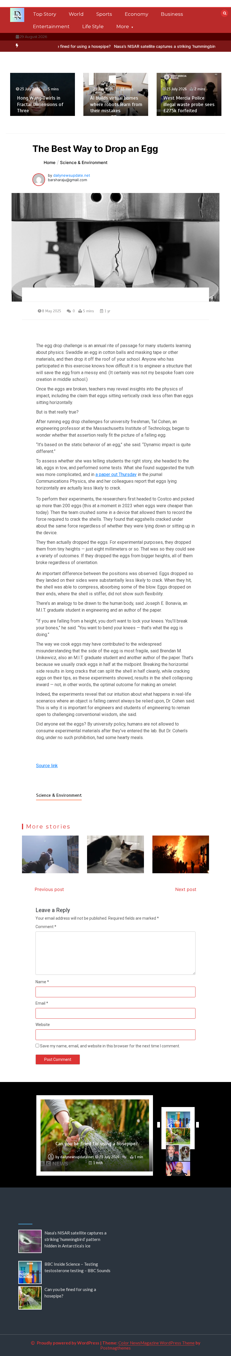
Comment (45, 926)
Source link (47, 765)
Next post (185, 889)
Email (41, 1003)
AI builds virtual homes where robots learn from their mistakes (116, 104)
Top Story (44, 14)
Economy (136, 14)
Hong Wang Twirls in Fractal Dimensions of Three (40, 104)
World (76, 14)
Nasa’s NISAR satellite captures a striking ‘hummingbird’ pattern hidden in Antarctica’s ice (75, 1239)
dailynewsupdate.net (71, 175)
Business (172, 14)
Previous (157, 1125)
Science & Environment (59, 795)
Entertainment (51, 26)
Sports (104, 14)
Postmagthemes (115, 1347)
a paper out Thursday (116, 474)
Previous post (49, 889)
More (122, 26)
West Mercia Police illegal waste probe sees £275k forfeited (188, 104)
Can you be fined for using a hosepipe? (96, 1144)
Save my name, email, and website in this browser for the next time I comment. (110, 1046)
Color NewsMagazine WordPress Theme (156, 1342)
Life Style (93, 26)
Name (42, 982)
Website (42, 1024)
